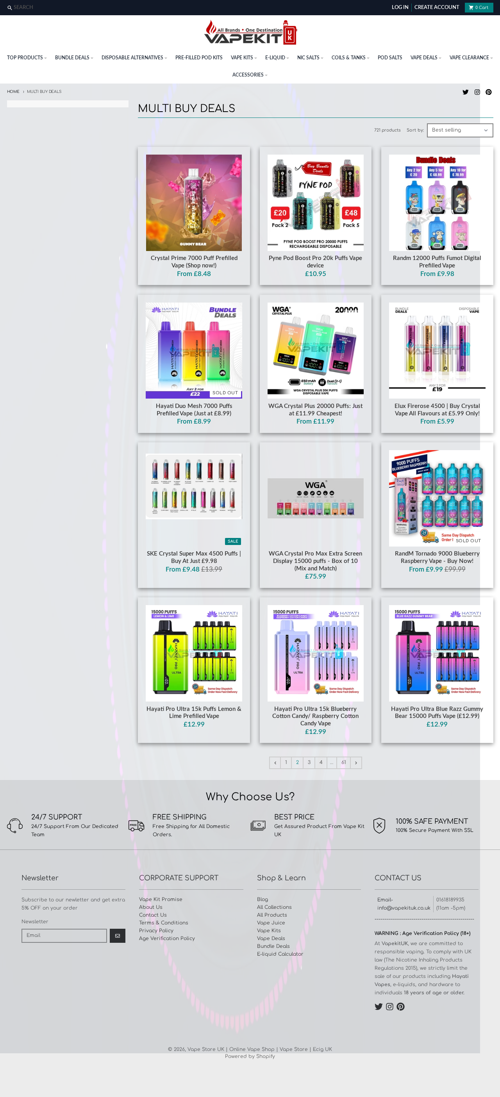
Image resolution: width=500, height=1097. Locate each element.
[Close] (493, 8)
